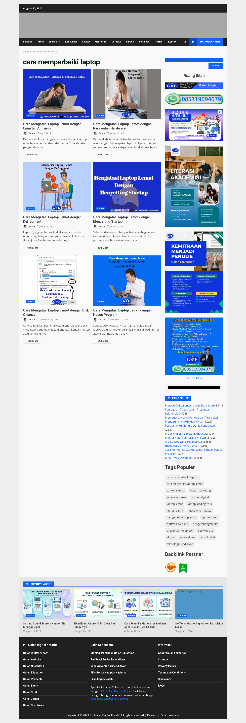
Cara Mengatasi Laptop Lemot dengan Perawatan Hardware (127, 94)
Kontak (172, 41)
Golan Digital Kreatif (36, 653)
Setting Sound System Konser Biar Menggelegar (47, 604)
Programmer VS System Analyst (185, 433)
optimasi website (177, 524)
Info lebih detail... (194, 377)
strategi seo (187, 537)
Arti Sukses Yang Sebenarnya (183, 441)
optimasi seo (209, 517)
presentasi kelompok (180, 530)
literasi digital (175, 510)
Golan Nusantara (33, 666)
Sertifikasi (144, 41)
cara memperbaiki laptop (182, 477)
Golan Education (33, 672)
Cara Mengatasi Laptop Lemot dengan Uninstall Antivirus (57, 94)
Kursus (130, 41)
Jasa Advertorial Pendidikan (108, 666)
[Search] (185, 41)
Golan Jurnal (31, 698)
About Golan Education (172, 653)
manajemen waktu (200, 510)
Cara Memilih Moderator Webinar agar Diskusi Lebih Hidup (148, 604)
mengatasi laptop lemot (182, 517)
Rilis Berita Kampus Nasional (108, 672)
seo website (205, 530)
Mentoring (100, 41)
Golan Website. (170, 715)
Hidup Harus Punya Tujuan (182, 445)
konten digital (200, 497)
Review (86, 41)
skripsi (171, 537)
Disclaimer (165, 679)
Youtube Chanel (210, 41)
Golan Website (32, 659)
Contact (163, 659)
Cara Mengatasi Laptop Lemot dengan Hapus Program (127, 280)
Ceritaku (116, 41)
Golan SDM (30, 692)
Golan (31, 133)
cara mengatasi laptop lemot (185, 484)
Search (215, 65)
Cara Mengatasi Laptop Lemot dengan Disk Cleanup (57, 280)
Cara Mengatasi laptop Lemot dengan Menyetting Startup (127, 187)
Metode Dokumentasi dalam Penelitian (189, 405)
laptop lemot (175, 504)
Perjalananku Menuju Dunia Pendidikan (190, 425)
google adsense (177, 497)
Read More (32, 154)
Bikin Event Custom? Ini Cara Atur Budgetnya (98, 604)
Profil (40, 41)
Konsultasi (71, 41)
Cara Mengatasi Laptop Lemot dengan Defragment (57, 187)
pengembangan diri (205, 524)
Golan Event (30, 685)
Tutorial (30, 115)
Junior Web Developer (179, 458)
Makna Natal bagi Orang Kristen (185, 437)
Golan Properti (32, 679)
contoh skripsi (176, 490)
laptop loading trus (200, 504)
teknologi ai (207, 537)
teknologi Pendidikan (180, 544)
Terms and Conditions (172, 672)
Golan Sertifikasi (33, 705)
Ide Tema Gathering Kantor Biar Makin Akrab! (199, 604)
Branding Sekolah (102, 679)
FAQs (161, 685)
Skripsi (159, 41)
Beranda (27, 41)
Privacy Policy (167, 666)
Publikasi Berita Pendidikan (108, 659)
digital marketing (200, 490)
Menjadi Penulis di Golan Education (112, 653)
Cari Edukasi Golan (176, 59)
